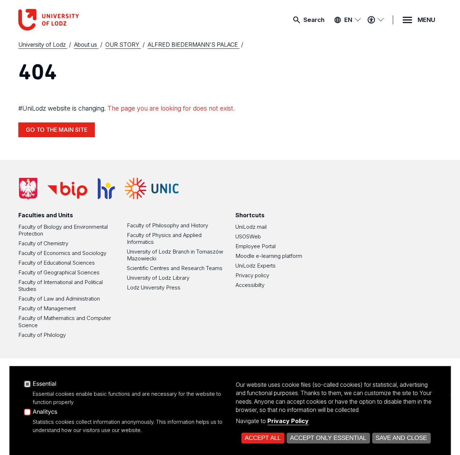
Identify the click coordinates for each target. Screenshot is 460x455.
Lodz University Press (153, 287)
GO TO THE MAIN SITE (56, 129)
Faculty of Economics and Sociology (62, 253)
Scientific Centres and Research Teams (174, 268)
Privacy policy (252, 275)
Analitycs (45, 412)
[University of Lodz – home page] (72, 20)
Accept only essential (328, 438)
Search (314, 19)
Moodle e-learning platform (268, 255)
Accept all (263, 438)
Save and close (401, 438)
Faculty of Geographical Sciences (59, 272)
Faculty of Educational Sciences (56, 262)
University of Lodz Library (158, 277)
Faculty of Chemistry (43, 243)
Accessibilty (249, 285)
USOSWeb (248, 236)
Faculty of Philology (42, 334)
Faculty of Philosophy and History (167, 225)
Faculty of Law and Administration (59, 298)
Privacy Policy (288, 420)
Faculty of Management (47, 308)
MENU (426, 19)
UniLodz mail (251, 226)
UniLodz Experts (255, 265)
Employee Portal (255, 246)
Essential (44, 384)
